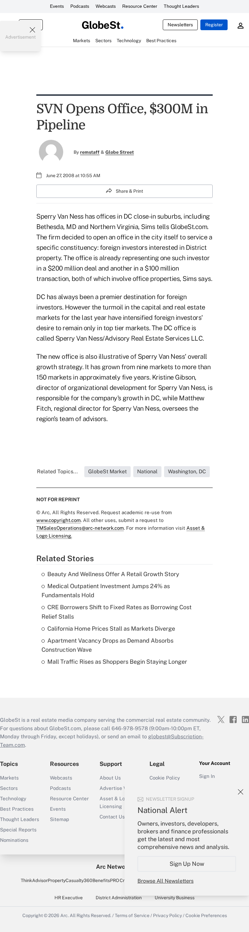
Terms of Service (132, 915)
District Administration (119, 897)
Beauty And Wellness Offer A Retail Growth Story (113, 574)
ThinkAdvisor (34, 880)
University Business (175, 897)
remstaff (90, 152)
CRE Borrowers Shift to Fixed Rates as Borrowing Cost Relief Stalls (117, 612)
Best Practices (17, 809)
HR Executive (68, 897)
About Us (110, 778)
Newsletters (180, 24)
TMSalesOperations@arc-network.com (80, 528)
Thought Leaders (181, 6)
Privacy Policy (167, 915)
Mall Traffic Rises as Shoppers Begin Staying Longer (117, 661)
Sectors (9, 788)
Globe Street (119, 152)
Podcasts (79, 6)
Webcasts (106, 6)
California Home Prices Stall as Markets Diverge (111, 628)
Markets (9, 778)
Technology (13, 798)
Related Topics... (57, 471)
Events (57, 6)
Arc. (64, 915)
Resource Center (139, 6)
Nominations (14, 840)
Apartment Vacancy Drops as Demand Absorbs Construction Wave (107, 645)
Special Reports (18, 829)
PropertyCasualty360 (70, 880)
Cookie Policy (164, 778)
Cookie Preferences (206, 915)
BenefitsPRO (105, 880)
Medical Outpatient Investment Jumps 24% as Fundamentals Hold (106, 591)
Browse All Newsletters (165, 881)
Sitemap (59, 819)
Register (214, 24)
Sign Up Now (187, 863)
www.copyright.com (58, 520)
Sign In (207, 776)
